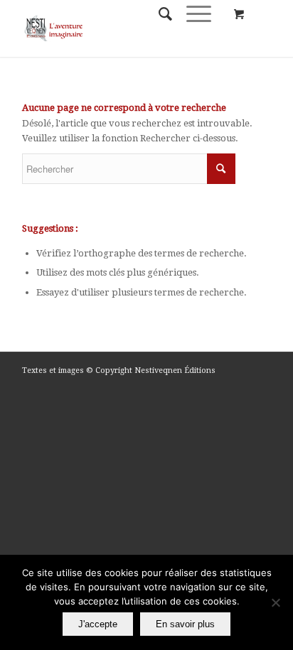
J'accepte (97, 624)
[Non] (275, 602)
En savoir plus (185, 624)
